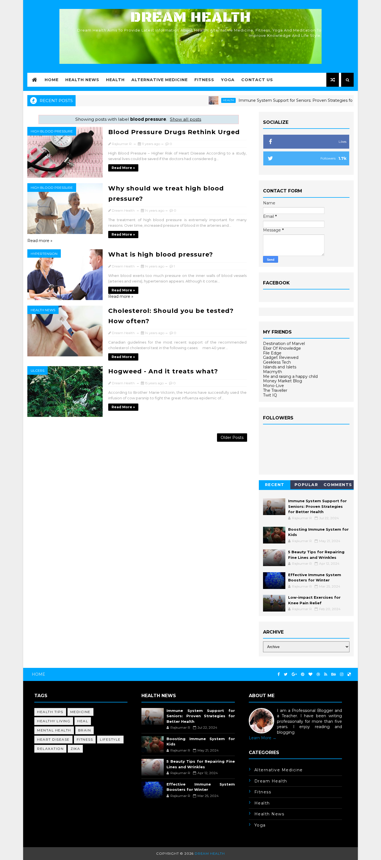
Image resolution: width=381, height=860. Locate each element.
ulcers (37, 370)
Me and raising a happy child (290, 376)
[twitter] (286, 674)
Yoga (228, 79)
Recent (274, 484)
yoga (260, 825)
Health (115, 79)
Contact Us (257, 79)
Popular (306, 484)
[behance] (333, 674)
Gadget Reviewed (280, 357)
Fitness (204, 79)
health (213, 100)
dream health (270, 781)
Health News (82, 79)
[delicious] (349, 674)
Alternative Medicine (159, 79)
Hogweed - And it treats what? (163, 371)
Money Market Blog (282, 380)
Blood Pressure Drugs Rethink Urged (174, 132)
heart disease (53, 739)
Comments (338, 484)
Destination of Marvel (284, 343)
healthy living (53, 721)
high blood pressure (52, 131)
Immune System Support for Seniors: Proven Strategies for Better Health (295, 100)
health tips (50, 712)
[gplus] (294, 674)
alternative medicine (278, 769)
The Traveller (275, 390)
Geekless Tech (277, 362)
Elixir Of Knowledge (282, 348)
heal (82, 721)
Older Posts (232, 437)
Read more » (123, 168)
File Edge (272, 353)
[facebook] (278, 674)
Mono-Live (273, 385)
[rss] (326, 674)
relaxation (50, 749)
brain (84, 730)
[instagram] (342, 674)
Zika (75, 749)
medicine (80, 712)
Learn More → (262, 737)
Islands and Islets (279, 366)
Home (52, 79)
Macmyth (272, 371)
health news (43, 310)
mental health (54, 730)
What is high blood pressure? (160, 254)
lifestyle (110, 739)
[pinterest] (303, 674)
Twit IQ (270, 395)
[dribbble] (318, 674)
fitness (85, 739)
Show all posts (185, 119)
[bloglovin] (310, 674)
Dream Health (190, 17)
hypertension (44, 254)
